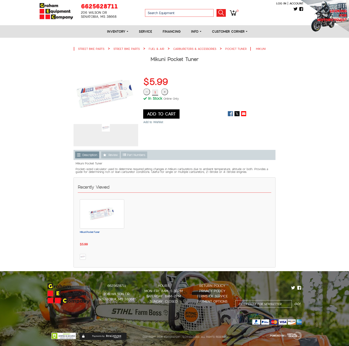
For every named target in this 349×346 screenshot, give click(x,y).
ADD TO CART (161, 114)
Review (113, 155)
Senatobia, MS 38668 (116, 299)
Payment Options (212, 301)
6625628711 (99, 6)
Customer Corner (229, 31)
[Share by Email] (243, 113)
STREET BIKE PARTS (91, 49)
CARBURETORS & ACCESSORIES (194, 49)
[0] (233, 13)
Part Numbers (135, 155)
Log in (281, 3)
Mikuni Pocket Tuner (90, 232)
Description (89, 155)
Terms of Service (212, 296)
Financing (172, 31)
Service (145, 31)
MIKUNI (261, 49)
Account (296, 3)
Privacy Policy (212, 291)
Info (195, 31)
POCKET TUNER (236, 49)
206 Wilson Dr (116, 294)
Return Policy (212, 286)
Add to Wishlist (153, 122)
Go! (221, 13)
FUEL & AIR (156, 49)
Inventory (117, 31)
